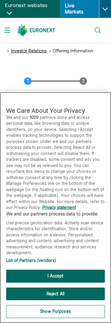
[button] (105, 8)
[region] (55, 207)
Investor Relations (29, 50)
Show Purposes (55, 311)
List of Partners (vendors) (31, 260)
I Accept (55, 275)
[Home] (36, 30)
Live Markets (74, 8)
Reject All (55, 293)
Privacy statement (59, 207)
